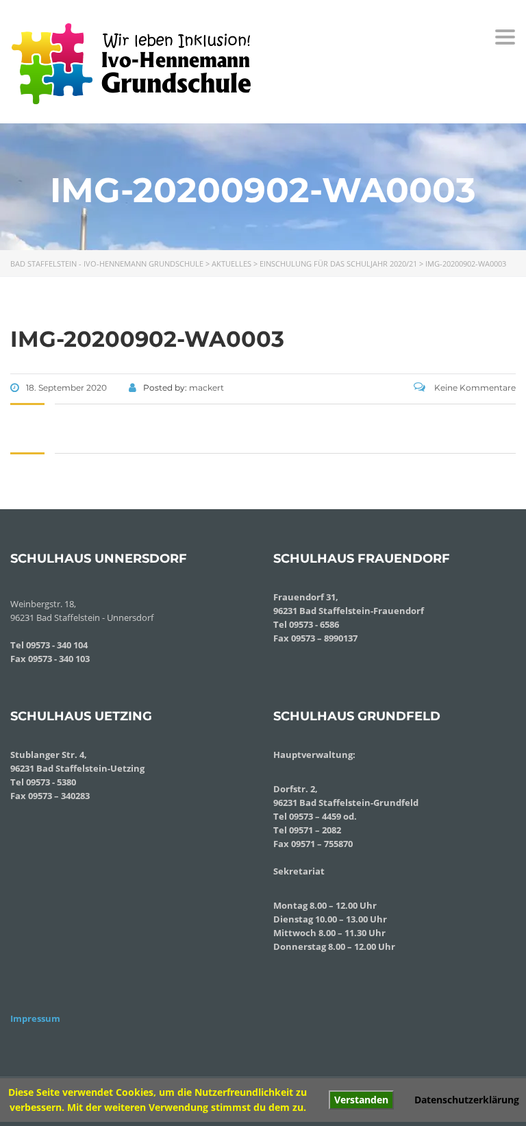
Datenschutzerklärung (466, 1099)
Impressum (35, 1018)
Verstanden (361, 1099)
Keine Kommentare (474, 387)
